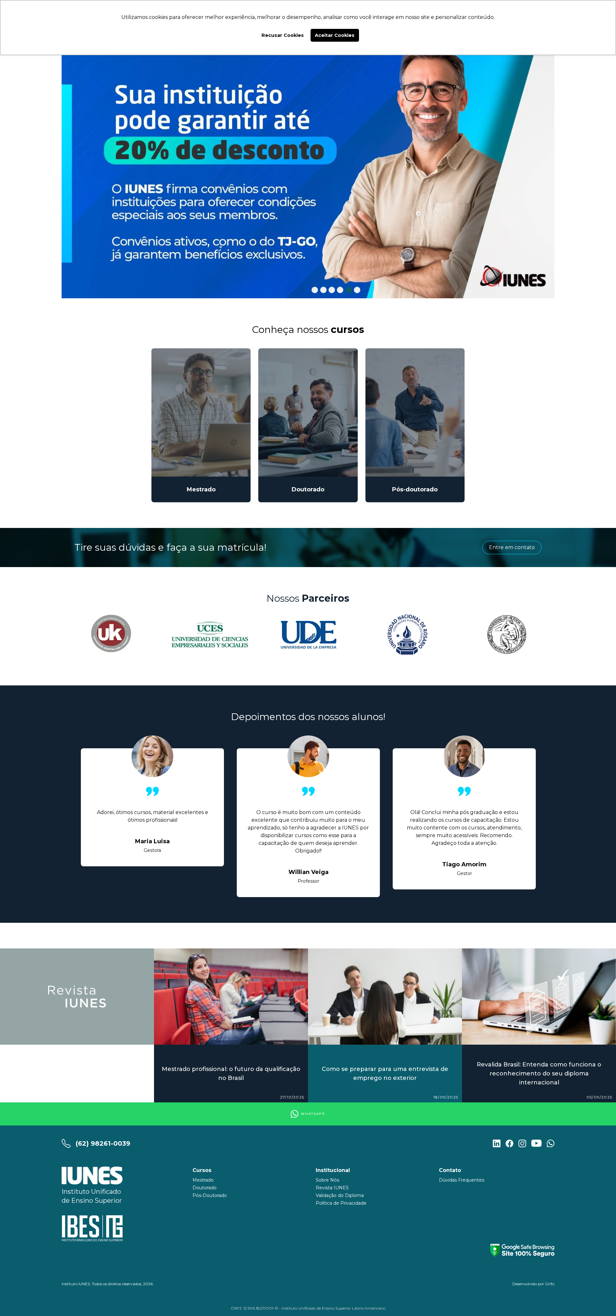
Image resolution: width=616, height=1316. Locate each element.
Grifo (549, 1283)
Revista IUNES (332, 1188)
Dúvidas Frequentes (461, 1180)
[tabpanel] (308, 169)
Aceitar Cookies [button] (335, 35)
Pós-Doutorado (210, 1195)
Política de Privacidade (341, 1203)
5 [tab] (348, 290)
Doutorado (205, 1188)
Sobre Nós (327, 1180)
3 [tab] (331, 290)
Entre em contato (512, 547)
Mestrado (203, 1180)
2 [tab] (323, 290)
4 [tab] (340, 290)
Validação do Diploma (340, 1195)
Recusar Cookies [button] (282, 35)
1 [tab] (315, 290)
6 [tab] (357, 290)
